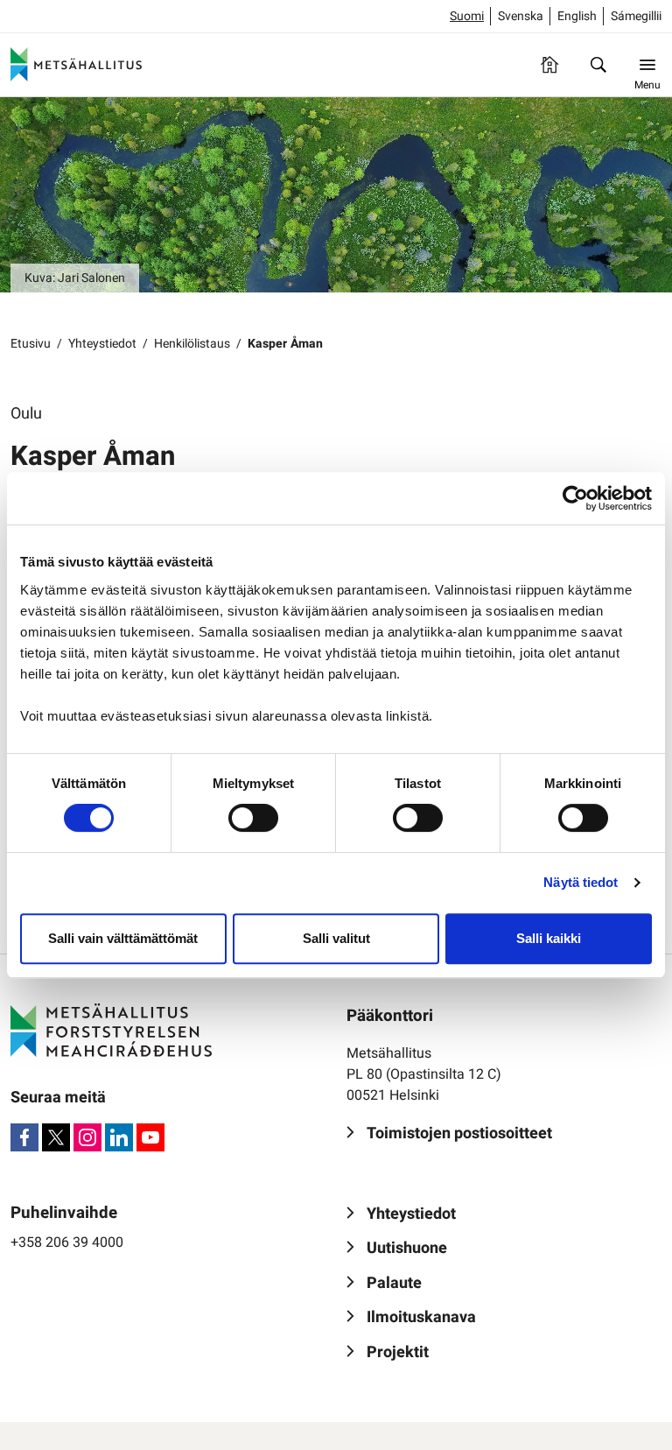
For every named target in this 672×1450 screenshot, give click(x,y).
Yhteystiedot (102, 343)
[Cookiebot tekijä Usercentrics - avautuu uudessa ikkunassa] (575, 498)
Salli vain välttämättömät (123, 938)
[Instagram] (88, 1137)
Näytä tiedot (580, 882)
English (577, 16)
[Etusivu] (549, 64)
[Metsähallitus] (76, 64)
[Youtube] (150, 1137)
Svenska (520, 16)
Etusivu (30, 343)
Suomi (467, 16)
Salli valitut (336, 938)
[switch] (253, 818)
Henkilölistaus (192, 343)
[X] (56, 1137)
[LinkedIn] (119, 1137)
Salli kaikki (548, 938)
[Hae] (598, 64)
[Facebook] (24, 1137)
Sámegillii (636, 16)
